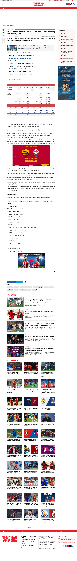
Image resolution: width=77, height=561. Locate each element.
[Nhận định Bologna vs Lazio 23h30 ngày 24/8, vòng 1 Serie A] (14, 449)
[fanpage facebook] (67, 4)
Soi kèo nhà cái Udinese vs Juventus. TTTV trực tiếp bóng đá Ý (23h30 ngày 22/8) (34, 45)
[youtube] (69, 4)
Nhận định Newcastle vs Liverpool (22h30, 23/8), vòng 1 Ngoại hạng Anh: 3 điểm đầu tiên (31, 456)
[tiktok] (71, 4)
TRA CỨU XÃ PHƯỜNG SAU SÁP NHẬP (58, 0)
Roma (46, 287)
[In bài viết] (3, 35)
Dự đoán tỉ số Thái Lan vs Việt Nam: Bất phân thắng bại (48, 488)
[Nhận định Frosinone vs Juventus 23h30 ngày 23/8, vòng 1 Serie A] (14, 481)
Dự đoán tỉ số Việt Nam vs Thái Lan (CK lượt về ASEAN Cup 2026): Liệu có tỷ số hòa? (14, 391)
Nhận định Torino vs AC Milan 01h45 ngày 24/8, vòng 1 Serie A (47, 472)
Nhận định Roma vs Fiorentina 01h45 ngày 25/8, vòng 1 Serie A (47, 440)
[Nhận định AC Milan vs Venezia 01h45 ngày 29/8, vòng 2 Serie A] (15, 314)
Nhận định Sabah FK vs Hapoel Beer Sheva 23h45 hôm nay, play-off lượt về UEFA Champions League (47, 374)
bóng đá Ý (35, 289)
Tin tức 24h (16, 8)
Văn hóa (43, 8)
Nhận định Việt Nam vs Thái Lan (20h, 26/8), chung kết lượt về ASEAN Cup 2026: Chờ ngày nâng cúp (48, 391)
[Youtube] (72, 0)
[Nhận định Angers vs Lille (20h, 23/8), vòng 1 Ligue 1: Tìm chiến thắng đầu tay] (31, 513)
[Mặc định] (3, 40)
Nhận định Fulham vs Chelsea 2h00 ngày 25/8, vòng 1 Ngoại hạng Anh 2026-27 (48, 456)
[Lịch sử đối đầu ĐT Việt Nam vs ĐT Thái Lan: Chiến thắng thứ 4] (31, 383)
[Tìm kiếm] (3, 4)
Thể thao (22, 8)
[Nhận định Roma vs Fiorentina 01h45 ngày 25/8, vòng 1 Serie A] (48, 433)
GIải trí (52, 8)
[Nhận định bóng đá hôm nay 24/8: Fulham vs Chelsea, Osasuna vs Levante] (14, 433)
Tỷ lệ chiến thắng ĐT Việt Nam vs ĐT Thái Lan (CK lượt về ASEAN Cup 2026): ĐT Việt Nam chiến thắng (13, 374)
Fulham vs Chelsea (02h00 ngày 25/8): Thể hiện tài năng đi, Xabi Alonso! (47, 424)
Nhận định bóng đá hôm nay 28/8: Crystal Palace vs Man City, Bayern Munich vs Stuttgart (39, 299)
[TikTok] (74, 0)
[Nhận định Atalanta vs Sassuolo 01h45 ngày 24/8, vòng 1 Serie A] (31, 465)
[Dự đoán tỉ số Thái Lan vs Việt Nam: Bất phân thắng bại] (48, 481)
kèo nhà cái (16, 287)
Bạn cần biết (65, 8)
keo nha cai (10, 287)
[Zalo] (74, 4)
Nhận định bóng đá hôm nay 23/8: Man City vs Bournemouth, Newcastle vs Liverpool (14, 473)
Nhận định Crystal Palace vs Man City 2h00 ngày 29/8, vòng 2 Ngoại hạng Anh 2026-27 (40, 349)
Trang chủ (4, 25)
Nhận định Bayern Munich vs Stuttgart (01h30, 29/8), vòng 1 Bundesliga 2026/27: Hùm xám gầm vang (39, 324)
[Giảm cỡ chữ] (3, 42)
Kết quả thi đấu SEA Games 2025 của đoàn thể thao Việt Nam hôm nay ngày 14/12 (67, 60)
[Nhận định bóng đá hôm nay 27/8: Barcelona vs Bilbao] (15, 339)
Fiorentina (51, 287)
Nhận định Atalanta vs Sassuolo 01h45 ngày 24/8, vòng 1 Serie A (30, 472)
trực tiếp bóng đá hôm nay (25, 289)
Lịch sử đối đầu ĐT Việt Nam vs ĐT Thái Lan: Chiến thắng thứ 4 (31, 390)
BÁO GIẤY (49, 0)
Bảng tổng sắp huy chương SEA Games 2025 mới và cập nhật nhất (67, 35)
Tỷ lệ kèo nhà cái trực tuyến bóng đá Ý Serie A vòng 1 (18, 278)
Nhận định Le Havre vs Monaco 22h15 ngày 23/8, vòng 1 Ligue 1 (13, 520)
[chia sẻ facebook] (3, 33)
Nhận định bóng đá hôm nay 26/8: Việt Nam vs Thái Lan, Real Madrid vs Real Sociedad (31, 374)
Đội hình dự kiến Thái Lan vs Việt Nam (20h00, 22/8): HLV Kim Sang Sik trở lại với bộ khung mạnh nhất (31, 489)
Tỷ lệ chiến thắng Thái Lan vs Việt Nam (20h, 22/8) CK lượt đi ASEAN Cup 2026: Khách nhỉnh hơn (31, 505)
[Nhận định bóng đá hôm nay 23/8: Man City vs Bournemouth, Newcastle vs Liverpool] (14, 465)
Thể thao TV (10, 289)
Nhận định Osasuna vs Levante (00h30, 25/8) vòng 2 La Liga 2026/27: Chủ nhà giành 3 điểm (30, 440)
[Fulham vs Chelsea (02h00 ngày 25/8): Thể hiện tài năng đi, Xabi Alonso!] (48, 417)
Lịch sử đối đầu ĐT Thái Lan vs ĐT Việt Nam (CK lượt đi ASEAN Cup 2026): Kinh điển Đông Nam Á (14, 505)
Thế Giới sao (58, 8)
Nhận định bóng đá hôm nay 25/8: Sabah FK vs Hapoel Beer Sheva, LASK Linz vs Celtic (14, 424)
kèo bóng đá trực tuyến (38, 287)
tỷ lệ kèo (16, 289)
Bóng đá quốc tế (36, 8)
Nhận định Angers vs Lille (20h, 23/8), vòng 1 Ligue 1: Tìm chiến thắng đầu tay (30, 521)
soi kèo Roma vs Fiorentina (26, 287)
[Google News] (48, 37)
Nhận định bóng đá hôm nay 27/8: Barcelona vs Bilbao (39, 336)
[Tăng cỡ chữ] (3, 38)
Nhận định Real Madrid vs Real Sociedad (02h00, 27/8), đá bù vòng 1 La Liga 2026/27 (47, 408)
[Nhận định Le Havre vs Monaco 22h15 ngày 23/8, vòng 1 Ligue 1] (14, 513)
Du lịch (48, 8)
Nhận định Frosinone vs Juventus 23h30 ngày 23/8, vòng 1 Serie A (14, 488)
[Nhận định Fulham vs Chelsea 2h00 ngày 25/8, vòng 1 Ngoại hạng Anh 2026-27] (48, 449)
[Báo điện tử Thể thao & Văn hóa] (38, 4)
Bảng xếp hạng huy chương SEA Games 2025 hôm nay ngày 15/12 (67, 47)
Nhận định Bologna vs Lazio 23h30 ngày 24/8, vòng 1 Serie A (14, 456)
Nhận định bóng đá (10, 25)
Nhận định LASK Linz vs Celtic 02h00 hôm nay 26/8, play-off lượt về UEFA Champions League (31, 424)
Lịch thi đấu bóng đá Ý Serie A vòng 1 (15, 79)
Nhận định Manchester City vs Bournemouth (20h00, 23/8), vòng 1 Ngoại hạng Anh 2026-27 (48, 521)
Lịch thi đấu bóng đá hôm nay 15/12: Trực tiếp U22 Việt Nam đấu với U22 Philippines (66, 53)
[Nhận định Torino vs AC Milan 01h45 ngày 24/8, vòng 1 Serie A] (48, 465)
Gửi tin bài (67, 0)
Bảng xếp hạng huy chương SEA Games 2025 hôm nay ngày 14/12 (67, 41)
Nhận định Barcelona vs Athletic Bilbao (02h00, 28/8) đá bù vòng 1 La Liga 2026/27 (31, 408)
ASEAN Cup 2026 (9, 8)
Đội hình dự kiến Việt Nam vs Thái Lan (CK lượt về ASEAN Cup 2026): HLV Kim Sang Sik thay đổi (14, 408)
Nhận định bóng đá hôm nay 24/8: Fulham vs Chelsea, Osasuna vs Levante (14, 440)
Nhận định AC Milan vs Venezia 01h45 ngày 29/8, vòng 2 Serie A (40, 312)
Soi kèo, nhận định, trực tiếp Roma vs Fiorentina (18, 68)
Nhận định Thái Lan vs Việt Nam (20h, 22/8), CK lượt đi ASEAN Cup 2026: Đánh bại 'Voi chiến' (48, 505)
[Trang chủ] (3, 8)
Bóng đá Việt (28, 8)
